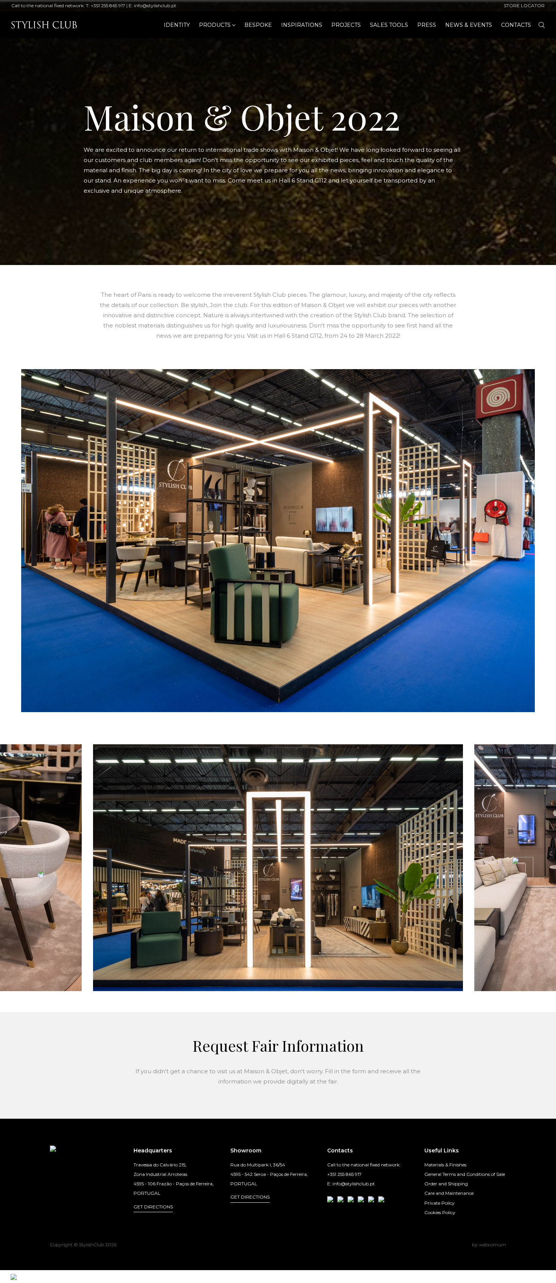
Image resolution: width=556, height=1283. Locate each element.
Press (426, 25)
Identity (177, 25)
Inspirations (301, 25)
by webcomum (489, 1244)
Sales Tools (389, 25)
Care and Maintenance (449, 1193)
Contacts (516, 25)
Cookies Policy (439, 1212)
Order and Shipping (446, 1183)
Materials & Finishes (445, 1165)
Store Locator (524, 5)
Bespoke (258, 25)
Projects (346, 25)
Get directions (153, 1207)
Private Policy (439, 1203)
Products (215, 25)
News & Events (468, 25)
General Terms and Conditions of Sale (464, 1174)
